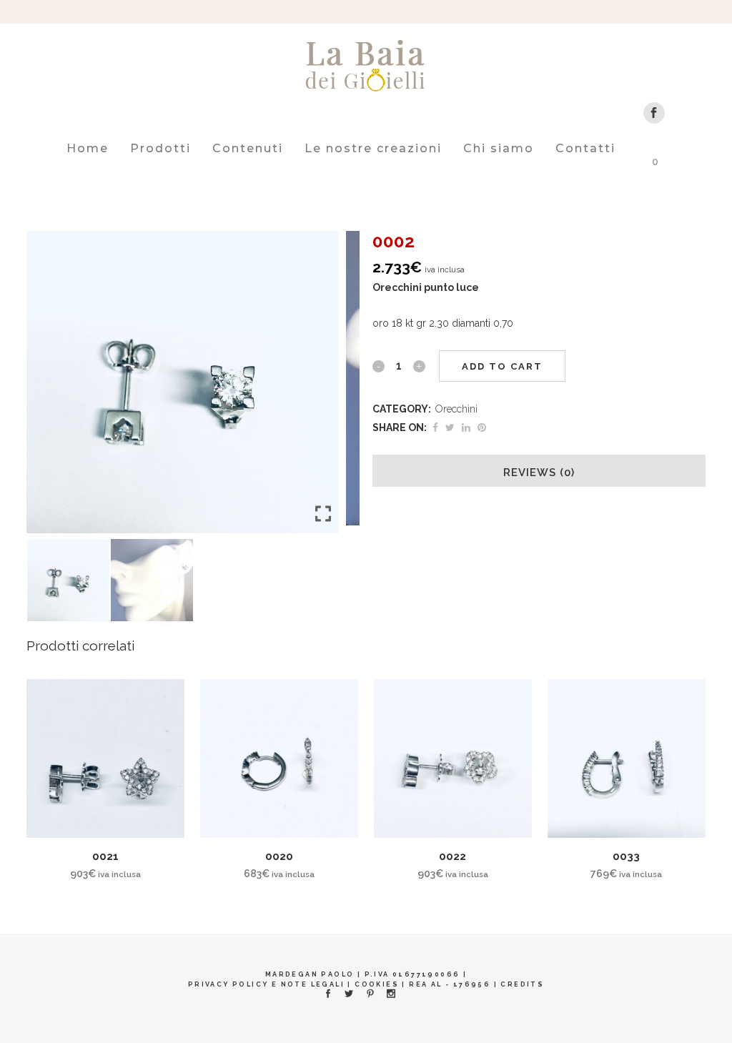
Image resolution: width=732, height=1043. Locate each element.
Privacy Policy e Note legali (266, 984)
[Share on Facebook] (435, 427)
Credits (522, 984)
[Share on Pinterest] (482, 427)
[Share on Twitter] (450, 427)
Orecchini (456, 409)
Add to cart (502, 366)
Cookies (377, 984)
